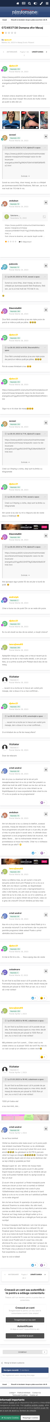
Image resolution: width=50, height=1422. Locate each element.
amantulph (32, 716)
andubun (13, 200)
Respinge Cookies (30, 1418)
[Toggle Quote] (6, 148)
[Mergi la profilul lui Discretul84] (4, 311)
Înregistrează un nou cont (25, 1320)
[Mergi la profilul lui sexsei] (4, 137)
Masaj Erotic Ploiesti (25, 42)
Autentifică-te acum (25, 1336)
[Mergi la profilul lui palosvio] (4, 266)
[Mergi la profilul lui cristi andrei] (4, 771)
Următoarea (37, 52)
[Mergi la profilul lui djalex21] (4, 68)
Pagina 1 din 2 (24, 53)
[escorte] (25, 527)
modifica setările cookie (34, 1405)
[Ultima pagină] (46, 52)
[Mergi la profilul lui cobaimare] (4, 972)
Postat (18, 72)
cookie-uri (13, 1403)
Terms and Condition (20, 1395)
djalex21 (30, 148)
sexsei (12, 134)
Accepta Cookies (11, 1418)
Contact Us (36, 1393)
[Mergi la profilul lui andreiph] (4, 600)
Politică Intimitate (23, 1393)
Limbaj (12, 1393)
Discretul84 (33, 347)
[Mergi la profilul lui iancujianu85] (4, 647)
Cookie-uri (34, 1395)
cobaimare (14, 969)
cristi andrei (15, 768)
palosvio (13, 264)
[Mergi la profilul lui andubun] (4, 203)
